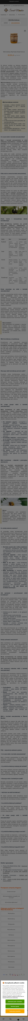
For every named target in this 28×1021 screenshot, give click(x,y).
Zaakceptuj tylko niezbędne (15, 1001)
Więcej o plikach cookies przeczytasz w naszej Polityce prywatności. (13, 997)
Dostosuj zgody (15, 1006)
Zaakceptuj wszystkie (14, 1011)
